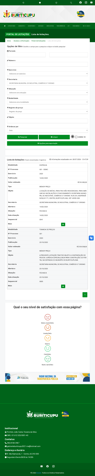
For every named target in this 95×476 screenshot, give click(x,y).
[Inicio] (5, 26)
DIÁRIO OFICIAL (50, 25)
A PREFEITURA (11, 25)
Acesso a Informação (21, 41)
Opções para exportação (48, 143)
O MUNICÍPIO (21, 25)
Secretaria (12, 79)
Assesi (38, 473)
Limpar (55, 137)
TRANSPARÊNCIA (61, 25)
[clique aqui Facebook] (47, 466)
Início (9, 41)
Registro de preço (15, 108)
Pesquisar (23, 137)
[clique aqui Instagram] (53, 466)
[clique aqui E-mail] (41, 466)
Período (12, 51)
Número (11, 60)
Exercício (12, 70)
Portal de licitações (38, 41)
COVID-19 (81, 137)
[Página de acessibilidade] (56, 3)
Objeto (11, 117)
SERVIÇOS (40, 25)
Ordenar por (13, 127)
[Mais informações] (63, 224)
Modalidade (13, 98)
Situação (12, 89)
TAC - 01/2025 (86, 25)
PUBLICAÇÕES (76, 25)
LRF (68, 25)
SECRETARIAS (31, 25)
